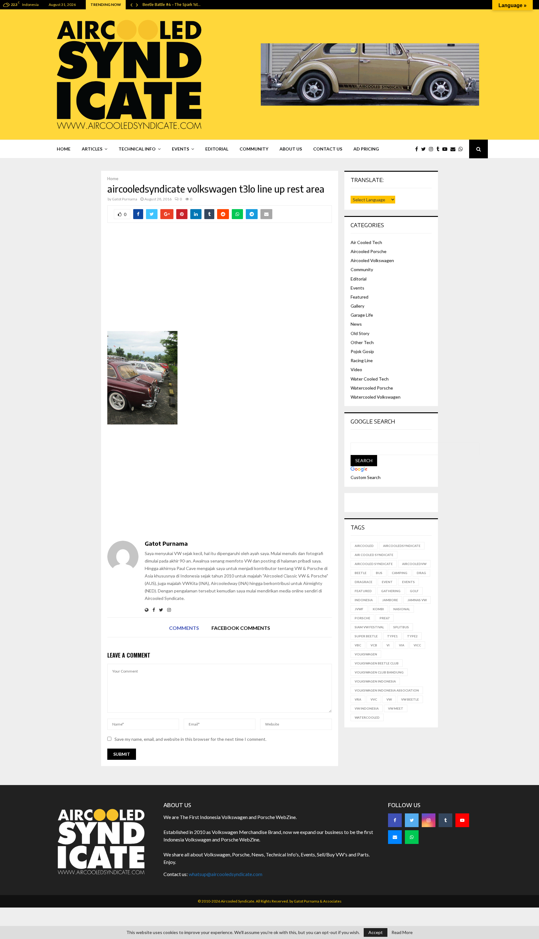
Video (356, 369)
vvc (374, 699)
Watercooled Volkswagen (376, 397)
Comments (184, 628)
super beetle (366, 636)
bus (379, 573)
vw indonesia (367, 708)
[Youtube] (446, 149)
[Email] (454, 149)
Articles (92, 148)
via (401, 645)
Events (180, 148)
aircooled (364, 546)
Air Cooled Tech (366, 242)
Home (63, 148)
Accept (375, 932)
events (408, 582)
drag (421, 573)
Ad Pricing (366, 148)
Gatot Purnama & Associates (318, 901)
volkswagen (366, 654)
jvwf (359, 609)
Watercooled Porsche (372, 387)
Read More (402, 932)
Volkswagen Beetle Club (377, 663)
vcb (374, 645)
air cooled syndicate (374, 555)
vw (389, 699)
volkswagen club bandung (379, 672)
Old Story (360, 333)
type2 (412, 636)
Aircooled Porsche (368, 251)
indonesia (364, 600)
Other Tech (362, 342)
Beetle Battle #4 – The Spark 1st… (172, 4)
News (356, 324)
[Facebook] (418, 149)
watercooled (367, 717)
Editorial (216, 148)
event (387, 582)
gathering (391, 591)
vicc (417, 645)
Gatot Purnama (124, 199)
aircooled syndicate (374, 564)
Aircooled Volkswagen (372, 260)
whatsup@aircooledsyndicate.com (225, 874)
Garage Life (362, 315)
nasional (401, 609)
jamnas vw (417, 600)
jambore (390, 600)
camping (399, 573)
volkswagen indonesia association (387, 690)
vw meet (395, 708)
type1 (392, 636)
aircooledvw (414, 564)
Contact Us (327, 148)
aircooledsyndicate (401, 546)
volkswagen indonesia (375, 681)
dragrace (363, 582)
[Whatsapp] (462, 149)
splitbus (401, 627)
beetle (361, 573)
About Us (290, 148)
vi (388, 645)
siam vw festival (369, 627)
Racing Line (362, 360)
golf (414, 591)
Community (254, 148)
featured (363, 591)
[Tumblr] (439, 149)
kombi (378, 609)
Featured (359, 296)
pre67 (385, 618)
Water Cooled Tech (370, 378)
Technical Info (137, 148)
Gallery (357, 306)
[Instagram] (432, 149)
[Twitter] (425, 149)
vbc (358, 645)
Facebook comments (240, 628)
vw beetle (410, 699)
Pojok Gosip (362, 351)
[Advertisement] (219, 281)
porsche (362, 618)
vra (358, 699)
